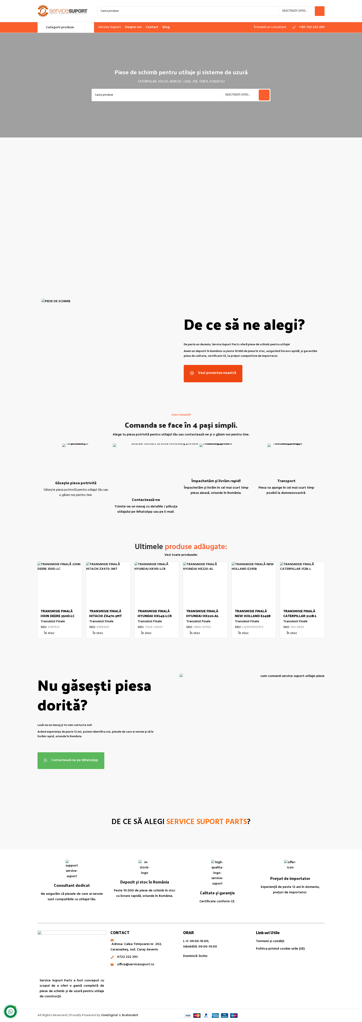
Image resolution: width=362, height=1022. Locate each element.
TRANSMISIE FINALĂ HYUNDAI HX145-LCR (155, 613)
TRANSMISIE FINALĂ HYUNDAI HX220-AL (202, 613)
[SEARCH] (320, 11)
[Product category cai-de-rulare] (73, 212)
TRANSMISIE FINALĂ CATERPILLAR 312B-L (300, 613)
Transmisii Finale (53, 621)
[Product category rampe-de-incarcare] (289, 212)
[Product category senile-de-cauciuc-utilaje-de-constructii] (145, 212)
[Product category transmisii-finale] (217, 212)
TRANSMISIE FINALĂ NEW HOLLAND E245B (252, 613)
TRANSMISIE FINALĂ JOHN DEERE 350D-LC (58, 613)
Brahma (130, 1015)
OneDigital (109, 1015)
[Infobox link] (308, 27)
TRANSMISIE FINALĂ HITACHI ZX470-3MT (105, 613)
